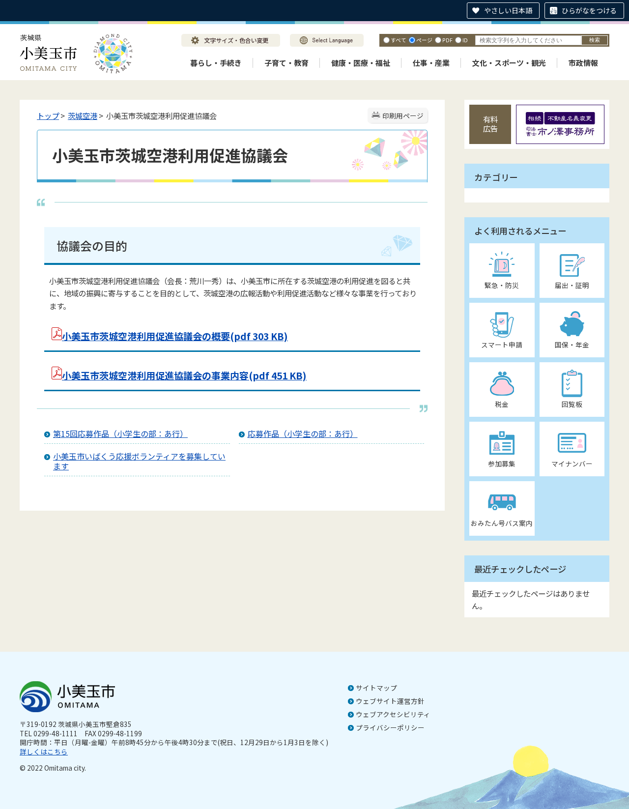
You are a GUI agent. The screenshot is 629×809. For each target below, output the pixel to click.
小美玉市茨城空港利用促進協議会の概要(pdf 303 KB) (175, 336)
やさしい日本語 (508, 10)
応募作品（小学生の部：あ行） (303, 433)
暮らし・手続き (216, 63)
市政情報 (583, 63)
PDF (447, 40)
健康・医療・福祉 (360, 63)
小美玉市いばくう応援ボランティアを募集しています (139, 461)
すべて (398, 40)
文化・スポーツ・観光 (509, 63)
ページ (424, 40)
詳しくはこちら (44, 751)
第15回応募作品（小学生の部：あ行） (120, 433)
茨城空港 (82, 115)
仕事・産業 (431, 63)
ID (465, 40)
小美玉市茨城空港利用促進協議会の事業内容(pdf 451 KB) (184, 375)
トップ (48, 115)
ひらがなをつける (589, 10)
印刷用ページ (403, 115)
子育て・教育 (286, 63)
